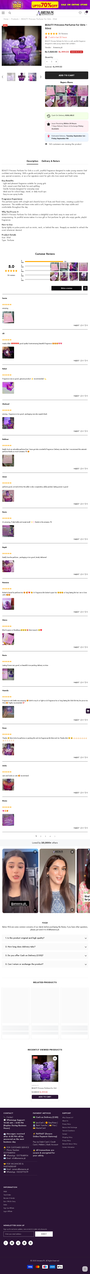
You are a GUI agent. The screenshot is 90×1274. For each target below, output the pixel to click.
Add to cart (67, 75)
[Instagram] (12, 1243)
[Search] (9, 13)
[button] (2, 77)
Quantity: (49, 57)
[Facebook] (6, 1243)
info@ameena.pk (19, 1158)
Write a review (66, 288)
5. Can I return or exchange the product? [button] (24, 964)
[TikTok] (24, 1243)
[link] (45, 4)
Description (32, 161)
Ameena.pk (57, 47)
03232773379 (22, 1172)
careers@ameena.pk (20, 1169)
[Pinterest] (18, 1243)
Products (15, 19)
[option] (21, 46)
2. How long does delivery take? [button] (20, 946)
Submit (44, 1234)
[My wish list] (80, 13)
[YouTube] (30, 1243)
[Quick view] (55, 1058)
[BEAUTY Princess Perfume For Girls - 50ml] (45, 1068)
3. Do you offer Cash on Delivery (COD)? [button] (24, 955)
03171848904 (22, 1155)
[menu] (3, 12)
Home (6, 19)
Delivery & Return (51, 161)
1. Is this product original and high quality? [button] (24, 938)
